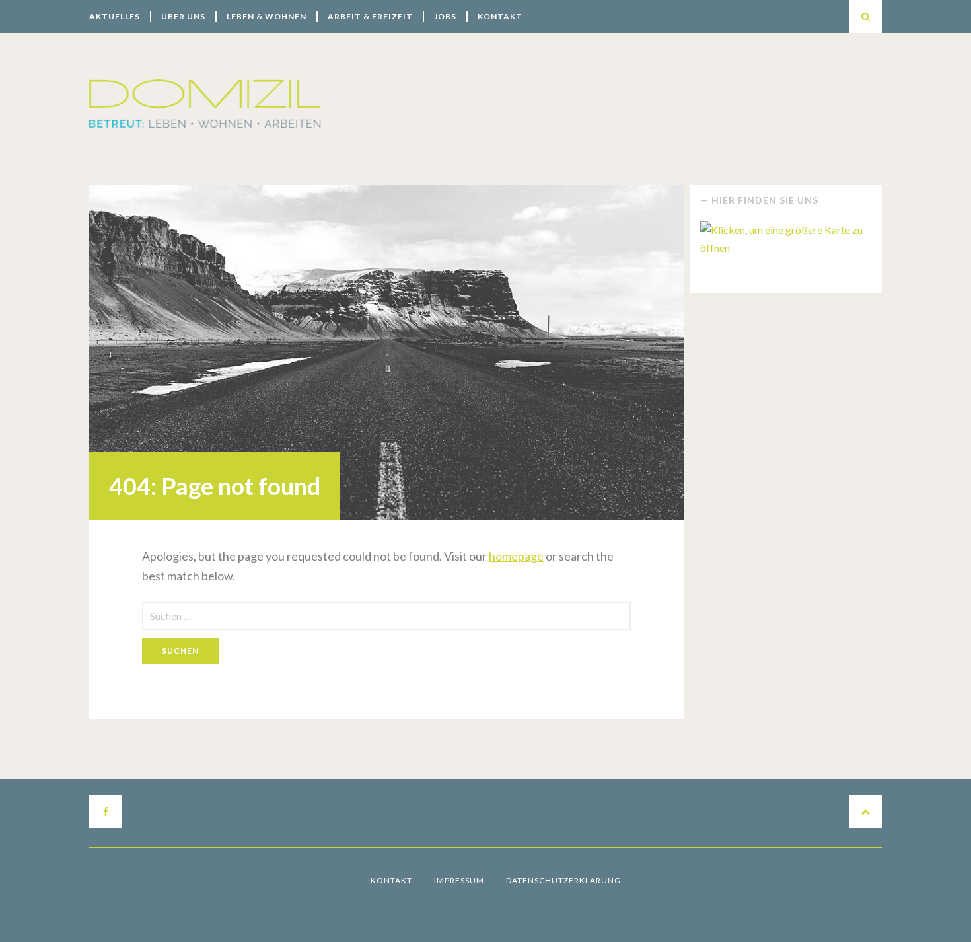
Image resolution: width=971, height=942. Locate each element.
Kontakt (500, 16)
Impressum (459, 880)
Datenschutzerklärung (563, 880)
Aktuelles (114, 16)
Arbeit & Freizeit (370, 16)
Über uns (183, 16)
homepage (516, 556)
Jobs (445, 16)
